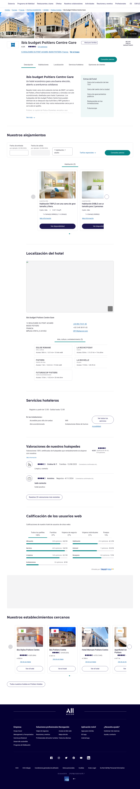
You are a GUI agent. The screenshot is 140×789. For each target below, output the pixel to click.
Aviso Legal (92, 768)
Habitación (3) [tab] (70, 164)
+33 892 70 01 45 (80, 324)
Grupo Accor (18, 731)
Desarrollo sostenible (21, 741)
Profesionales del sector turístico (47, 738)
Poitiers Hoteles (56, 10)
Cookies (81, 768)
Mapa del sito (63, 734)
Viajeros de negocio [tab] (69, 533)
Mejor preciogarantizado (128, 43)
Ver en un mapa (25, 662)
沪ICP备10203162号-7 (77, 774)
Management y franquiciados (23, 734)
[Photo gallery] (70, 25)
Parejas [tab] (106, 533)
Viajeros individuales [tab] (90, 533)
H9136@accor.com (80, 331)
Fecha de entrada (18, 147)
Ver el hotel (30, 669)
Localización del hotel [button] (45, 253)
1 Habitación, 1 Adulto (60, 151)
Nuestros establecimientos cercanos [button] (38, 617)
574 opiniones (42, 47)
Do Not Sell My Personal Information (112, 768)
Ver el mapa (74, 52)
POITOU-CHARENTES (34, 10)
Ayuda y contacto (110, 734)
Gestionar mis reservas (111, 731)
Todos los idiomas (65, 738)
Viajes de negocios (42, 731)
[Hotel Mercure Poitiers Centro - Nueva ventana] (95, 637)
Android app (85, 738)
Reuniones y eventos (43, 734)
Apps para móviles (87, 731)
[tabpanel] (70, 202)
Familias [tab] (53, 533)
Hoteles (7, 10)
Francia (21, 10)
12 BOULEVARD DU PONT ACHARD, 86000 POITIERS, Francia (45, 52)
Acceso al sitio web (65, 731)
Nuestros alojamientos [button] (26, 135)
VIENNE (46, 10)
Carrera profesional (20, 738)
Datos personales (68, 768)
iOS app (84, 734)
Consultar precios (107, 59)
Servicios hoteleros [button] (42, 400)
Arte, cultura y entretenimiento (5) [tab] (70, 339)
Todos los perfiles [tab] (38, 533)
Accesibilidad (96, 426)
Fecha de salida (39, 147)
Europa (14, 10)
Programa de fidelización (22, 745)
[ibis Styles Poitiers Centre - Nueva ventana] (30, 637)
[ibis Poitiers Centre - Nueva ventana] (62, 637)
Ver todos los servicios (103, 419)
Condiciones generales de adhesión (47, 768)
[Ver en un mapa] (70, 287)
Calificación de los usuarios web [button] (54, 516)
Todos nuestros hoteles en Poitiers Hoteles (26, 684)
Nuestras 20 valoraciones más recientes (44, 497)
